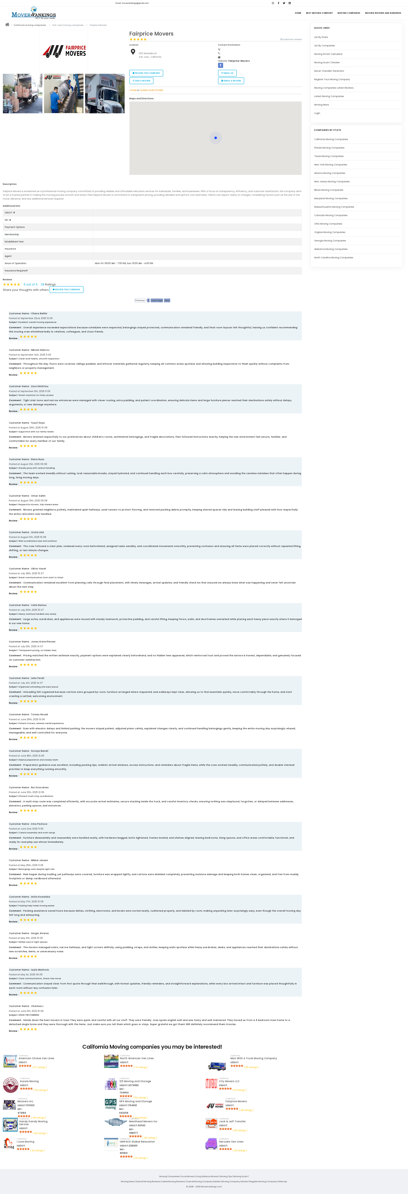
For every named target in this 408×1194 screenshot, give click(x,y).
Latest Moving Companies (329, 96)
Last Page (156, 300)
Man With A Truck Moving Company (253, 1058)
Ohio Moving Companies (328, 223)
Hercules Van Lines (231, 1141)
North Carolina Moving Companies (333, 257)
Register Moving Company (263, 1181)
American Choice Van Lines (36, 1058)
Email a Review (232, 80)
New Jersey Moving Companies (332, 181)
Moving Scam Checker (327, 62)
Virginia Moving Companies (329, 232)
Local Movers (188, 1176)
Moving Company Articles (235, 1181)
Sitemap (282, 1181)
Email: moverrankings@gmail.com (132, 3)
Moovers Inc (25, 1101)
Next (167, 300)
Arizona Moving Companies (329, 173)
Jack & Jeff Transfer (232, 1121)
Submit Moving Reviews (148, 1181)
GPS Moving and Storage (135, 1101)
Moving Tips (226, 1176)
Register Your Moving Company (332, 79)
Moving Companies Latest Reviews (333, 87)
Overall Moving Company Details (203, 1181)
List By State (321, 37)
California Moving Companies (331, 139)
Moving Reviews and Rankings (383, 13)
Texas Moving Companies (329, 156)
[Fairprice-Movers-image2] (105, 93)
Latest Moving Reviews (173, 1181)
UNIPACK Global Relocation (137, 1141)
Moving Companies (349, 13)
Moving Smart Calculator (328, 54)
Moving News (321, 104)
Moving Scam (241, 1176)
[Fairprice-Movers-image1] (64, 93)
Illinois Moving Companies (328, 190)
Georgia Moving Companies (330, 240)
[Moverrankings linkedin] (289, 3)
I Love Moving (25, 1141)
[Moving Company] (7, 25)
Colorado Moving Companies (330, 215)
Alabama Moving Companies (331, 249)
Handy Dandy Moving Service (33, 1123)
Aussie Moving (29, 1081)
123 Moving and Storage (135, 1081)
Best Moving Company (319, 13)
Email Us (228, 73)
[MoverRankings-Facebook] (278, 3)
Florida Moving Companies (329, 147)
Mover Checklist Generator (329, 71)
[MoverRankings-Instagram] (273, 3)
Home (298, 13)
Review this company (147, 73)
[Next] (121, 93)
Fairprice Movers (151, 33)
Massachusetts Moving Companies (334, 206)
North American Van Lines (137, 1058)
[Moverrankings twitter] (284, 3)
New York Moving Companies (330, 164)
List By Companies (324, 45)
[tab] (214, 99)
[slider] (138, 39)
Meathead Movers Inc (143, 1121)
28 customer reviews (291, 39)
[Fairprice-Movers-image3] (23, 93)
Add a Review (142, 80)
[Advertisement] (64, 137)
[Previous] (6, 93)
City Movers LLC (229, 1081)
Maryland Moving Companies (331, 198)
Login (317, 113)
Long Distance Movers (207, 1176)
